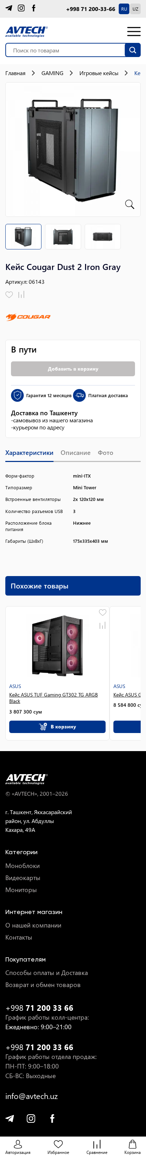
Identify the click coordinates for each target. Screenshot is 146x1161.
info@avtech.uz (31, 1096)
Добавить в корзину (73, 368)
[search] (133, 50)
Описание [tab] (76, 453)
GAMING (52, 73)
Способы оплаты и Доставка (46, 973)
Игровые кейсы (98, 73)
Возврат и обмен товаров (43, 985)
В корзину (63, 726)
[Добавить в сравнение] (21, 295)
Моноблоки (22, 866)
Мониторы (21, 890)
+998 (39, 1008)
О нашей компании (33, 925)
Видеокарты (22, 878)
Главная (15, 73)
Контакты (18, 937)
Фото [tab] (105, 453)
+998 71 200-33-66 (90, 8)
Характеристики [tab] (29, 453)
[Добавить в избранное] (9, 295)
